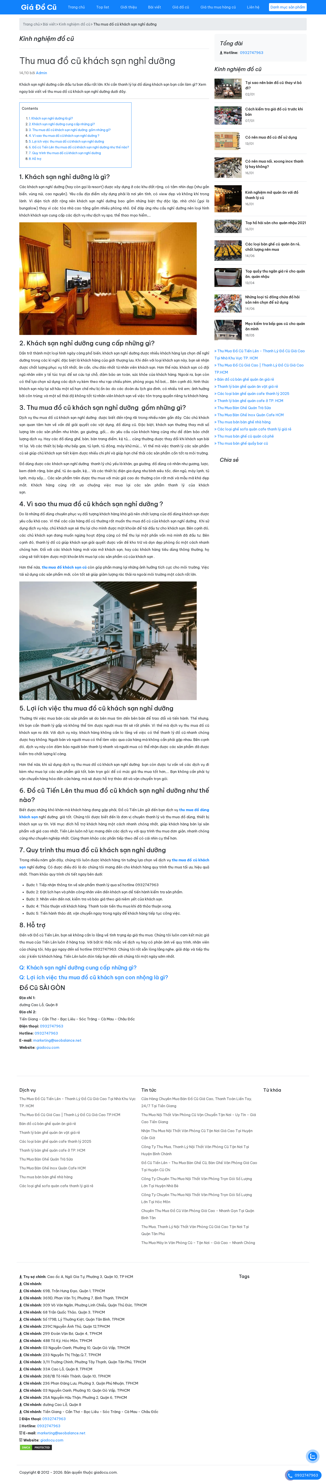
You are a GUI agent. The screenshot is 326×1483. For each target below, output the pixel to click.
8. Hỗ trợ (35, 159)
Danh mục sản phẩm (288, 7)
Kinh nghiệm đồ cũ (74, 24)
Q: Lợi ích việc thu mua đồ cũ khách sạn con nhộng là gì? (93, 977)
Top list (102, 7)
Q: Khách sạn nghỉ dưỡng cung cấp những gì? (78, 967)
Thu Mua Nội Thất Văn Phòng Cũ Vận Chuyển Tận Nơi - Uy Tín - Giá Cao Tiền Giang (198, 1118)
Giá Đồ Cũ (39, 7)
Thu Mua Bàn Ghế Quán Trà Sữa (243, 408)
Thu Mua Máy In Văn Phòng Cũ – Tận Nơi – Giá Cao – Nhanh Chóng (198, 1242)
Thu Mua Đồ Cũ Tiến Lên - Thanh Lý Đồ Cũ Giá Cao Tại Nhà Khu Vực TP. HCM (77, 1102)
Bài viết (154, 7)
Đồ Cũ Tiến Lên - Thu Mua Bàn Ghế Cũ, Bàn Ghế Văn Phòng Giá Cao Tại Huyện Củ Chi (199, 1166)
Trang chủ (76, 7)
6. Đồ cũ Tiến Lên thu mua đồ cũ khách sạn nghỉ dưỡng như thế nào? (79, 147)
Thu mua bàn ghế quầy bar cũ (242, 443)
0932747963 (51, 1026)
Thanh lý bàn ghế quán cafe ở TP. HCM (249, 400)
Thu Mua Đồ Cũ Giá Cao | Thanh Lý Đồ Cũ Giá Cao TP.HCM (69, 1115)
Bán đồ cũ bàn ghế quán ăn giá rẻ (245, 379)
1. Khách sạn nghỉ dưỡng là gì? (51, 118)
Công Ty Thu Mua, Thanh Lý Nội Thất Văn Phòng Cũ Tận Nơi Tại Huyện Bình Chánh (195, 1150)
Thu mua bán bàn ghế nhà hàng (243, 422)
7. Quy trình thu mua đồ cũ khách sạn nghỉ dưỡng (65, 153)
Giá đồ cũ (180, 7)
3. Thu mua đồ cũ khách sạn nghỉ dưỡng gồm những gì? (70, 130)
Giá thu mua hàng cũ (218, 7)
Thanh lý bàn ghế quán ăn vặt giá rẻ (247, 386)
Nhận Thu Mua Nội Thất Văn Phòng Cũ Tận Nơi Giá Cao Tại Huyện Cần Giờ (197, 1134)
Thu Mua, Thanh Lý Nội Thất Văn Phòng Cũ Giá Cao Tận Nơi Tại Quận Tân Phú (195, 1230)
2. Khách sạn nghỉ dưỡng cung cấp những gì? (62, 124)
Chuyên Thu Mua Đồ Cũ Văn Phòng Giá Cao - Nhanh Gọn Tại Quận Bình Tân (197, 1214)
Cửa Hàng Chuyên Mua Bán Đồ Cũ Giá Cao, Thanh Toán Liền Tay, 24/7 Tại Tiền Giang (196, 1102)
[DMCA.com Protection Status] (36, 1447)
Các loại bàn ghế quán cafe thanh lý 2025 (252, 393)
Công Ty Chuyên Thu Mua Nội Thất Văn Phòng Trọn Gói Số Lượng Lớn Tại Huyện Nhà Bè (196, 1182)
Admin (41, 73)
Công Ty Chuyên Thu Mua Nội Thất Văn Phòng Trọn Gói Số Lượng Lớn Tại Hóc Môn (196, 1198)
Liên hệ (253, 7)
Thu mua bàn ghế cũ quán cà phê (245, 436)
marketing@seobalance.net (57, 1040)
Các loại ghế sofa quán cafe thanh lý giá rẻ (253, 429)
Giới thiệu (128, 7)
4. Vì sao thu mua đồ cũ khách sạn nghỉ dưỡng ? (64, 136)
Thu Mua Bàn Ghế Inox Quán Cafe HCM (250, 415)
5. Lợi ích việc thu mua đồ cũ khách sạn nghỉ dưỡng (67, 141)
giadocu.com (47, 1047)
